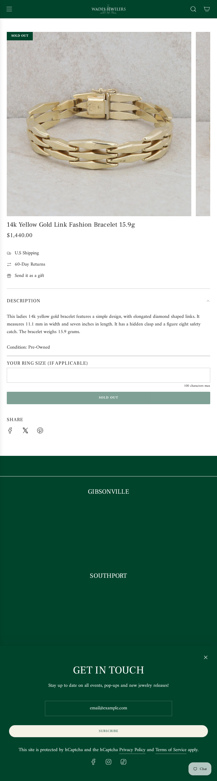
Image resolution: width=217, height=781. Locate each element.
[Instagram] (108, 762)
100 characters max (197, 386)
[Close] (205, 657)
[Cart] (207, 9)
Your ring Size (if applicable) (47, 363)
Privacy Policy (132, 750)
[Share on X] (25, 432)
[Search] (193, 9)
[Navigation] (9, 9)
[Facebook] (93, 762)
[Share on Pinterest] (40, 432)
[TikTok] (123, 762)
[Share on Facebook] (10, 432)
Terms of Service (170, 750)
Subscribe (108, 731)
